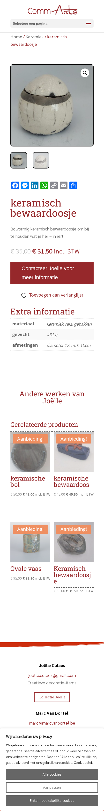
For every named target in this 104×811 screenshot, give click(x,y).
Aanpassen (52, 787)
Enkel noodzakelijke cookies (52, 800)
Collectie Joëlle (52, 697)
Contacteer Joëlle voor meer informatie (48, 272)
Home (16, 36)
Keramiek (35, 36)
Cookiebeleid (84, 762)
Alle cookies (52, 774)
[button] (85, 73)
